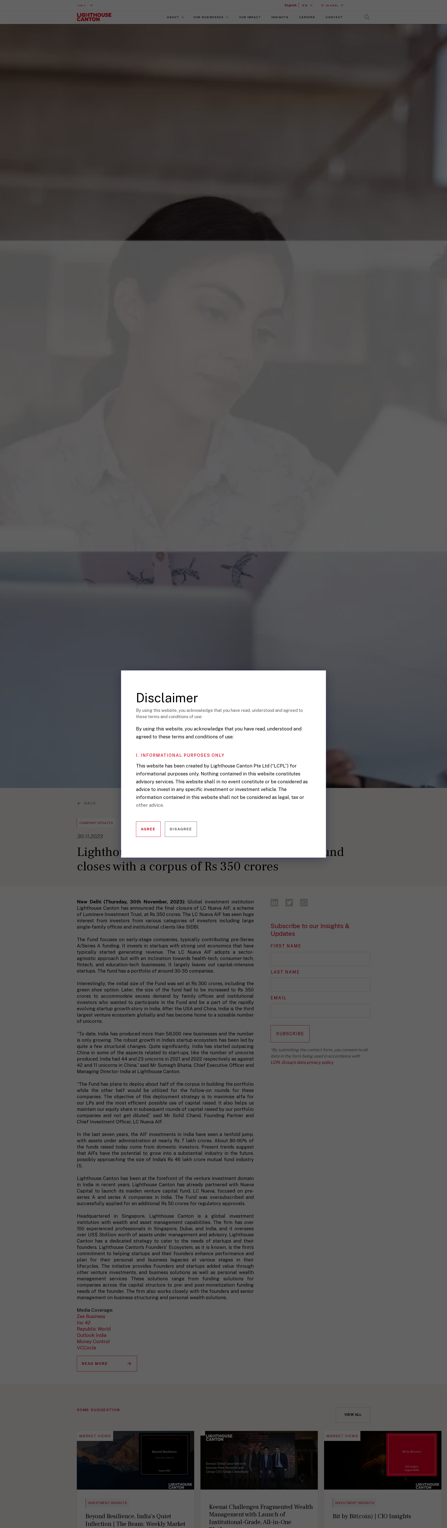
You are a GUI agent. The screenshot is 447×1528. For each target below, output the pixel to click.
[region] (227, 771)
